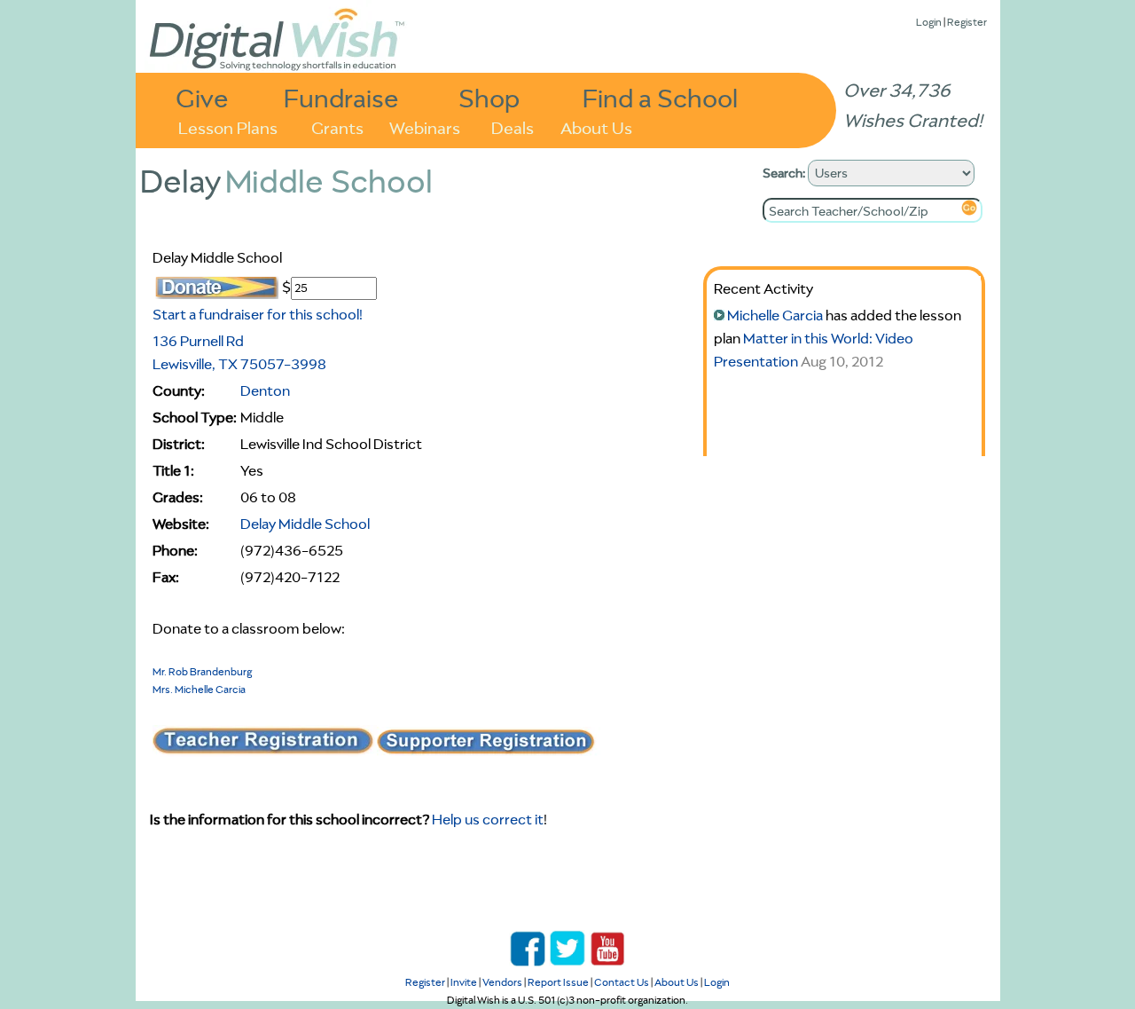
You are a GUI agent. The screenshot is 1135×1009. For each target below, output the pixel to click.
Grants (337, 126)
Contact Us (621, 981)
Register (967, 21)
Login (929, 21)
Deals (512, 126)
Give (202, 97)
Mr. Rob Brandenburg (202, 671)
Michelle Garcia (775, 315)
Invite (463, 981)
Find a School (660, 97)
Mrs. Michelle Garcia (199, 689)
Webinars (424, 126)
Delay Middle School (305, 523)
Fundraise (341, 97)
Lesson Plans (228, 126)
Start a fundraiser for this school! (258, 314)
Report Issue (558, 981)
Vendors (502, 981)
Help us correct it (488, 819)
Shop (489, 97)
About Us (596, 126)
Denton (265, 390)
